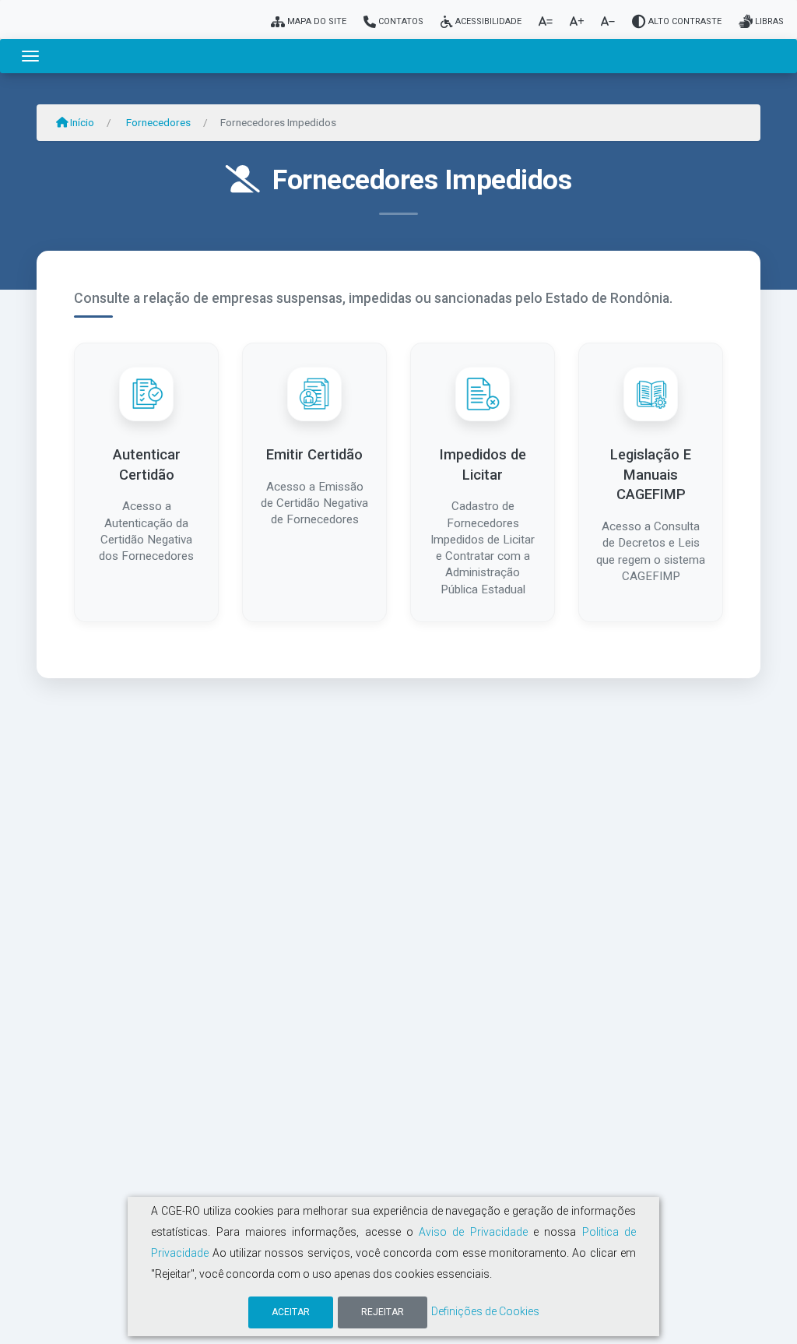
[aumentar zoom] (577, 21)
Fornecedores (158, 122)
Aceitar (291, 1312)
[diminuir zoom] (608, 21)
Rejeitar (382, 1312)
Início (81, 122)
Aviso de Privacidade (473, 1232)
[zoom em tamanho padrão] (545, 21)
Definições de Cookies (485, 1311)
